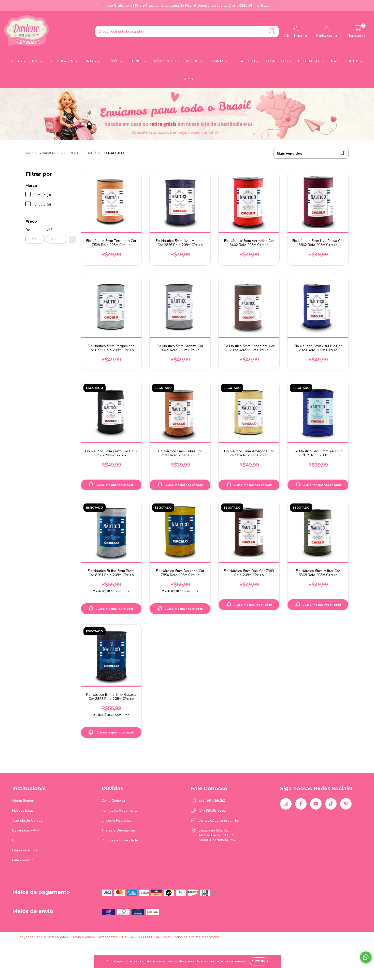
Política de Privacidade (120, 840)
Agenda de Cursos (27, 820)
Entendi (258, 961)
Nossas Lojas (23, 810)
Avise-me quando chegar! (115, 485)
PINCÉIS (113, 61)
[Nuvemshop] (341, 937)
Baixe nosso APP (25, 830)
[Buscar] (272, 31)
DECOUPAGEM (62, 61)
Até (49, 230)
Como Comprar (113, 800)
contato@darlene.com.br (218, 820)
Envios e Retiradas (117, 820)
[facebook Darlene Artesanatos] (301, 804)
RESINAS (217, 61)
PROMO (187, 79)
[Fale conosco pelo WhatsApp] (365, 957)
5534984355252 (211, 800)
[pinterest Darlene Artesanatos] (346, 804)
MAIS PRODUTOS (345, 61)
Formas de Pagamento (120, 810)
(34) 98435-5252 (212, 810)
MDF (36, 61)
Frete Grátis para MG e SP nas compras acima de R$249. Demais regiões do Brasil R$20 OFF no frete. (187, 5)
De (27, 230)
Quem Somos (23, 800)
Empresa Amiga (24, 850)
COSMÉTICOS (277, 61)
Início (29, 153)
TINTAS (90, 61)
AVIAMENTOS (165, 61)
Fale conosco (23, 860)
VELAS (17, 61)
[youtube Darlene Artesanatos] (316, 804)
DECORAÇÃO (310, 61)
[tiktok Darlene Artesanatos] (331, 804)
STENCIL (137, 61)
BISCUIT (193, 61)
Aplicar (72, 239)
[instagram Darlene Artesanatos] (286, 804)
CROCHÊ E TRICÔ (81, 153)
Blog (16, 840)
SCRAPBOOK (245, 61)
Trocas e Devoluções (119, 830)
